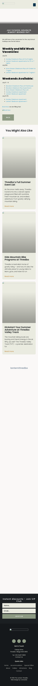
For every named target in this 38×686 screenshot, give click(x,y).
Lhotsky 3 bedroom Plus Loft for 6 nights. (19, 59)
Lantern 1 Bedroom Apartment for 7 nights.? (20, 73)
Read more (9, 206)
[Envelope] (14, 641)
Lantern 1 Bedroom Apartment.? (16, 101)
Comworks (24, 680)
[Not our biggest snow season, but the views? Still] (31, 390)
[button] (34, 4)
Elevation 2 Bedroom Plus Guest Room (18, 88)
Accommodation (16, 665)
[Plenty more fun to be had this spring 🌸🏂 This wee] (6, 399)
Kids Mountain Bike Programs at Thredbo (17, 258)
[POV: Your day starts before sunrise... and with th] (31, 503)
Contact (19, 671)
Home (6, 665)
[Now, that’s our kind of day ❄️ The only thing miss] (19, 484)
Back (8, 117)
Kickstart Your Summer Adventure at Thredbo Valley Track (18, 330)
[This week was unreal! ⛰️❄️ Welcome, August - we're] (6, 545)
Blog (30, 668)
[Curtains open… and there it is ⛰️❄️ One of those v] (6, 489)
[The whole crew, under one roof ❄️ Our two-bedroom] (19, 448)
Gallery (14, 668)
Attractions (23, 668)
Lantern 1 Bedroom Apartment (16, 94)
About (8, 668)
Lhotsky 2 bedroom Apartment (16, 92)
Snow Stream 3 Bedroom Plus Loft (17, 90)
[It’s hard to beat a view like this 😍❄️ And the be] (31, 546)
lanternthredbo (19, 368)
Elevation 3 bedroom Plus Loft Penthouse (19, 86)
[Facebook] (24, 641)
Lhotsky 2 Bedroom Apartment (16, 99)
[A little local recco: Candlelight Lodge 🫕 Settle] (6, 446)
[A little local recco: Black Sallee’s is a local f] (19, 563)
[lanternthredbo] (19, 364)
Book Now (5, 107)
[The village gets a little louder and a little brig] (31, 442)
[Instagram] (19, 641)
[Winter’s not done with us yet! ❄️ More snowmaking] (19, 395)
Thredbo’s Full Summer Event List (18, 183)
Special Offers (29, 665)
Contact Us (19, 657)
